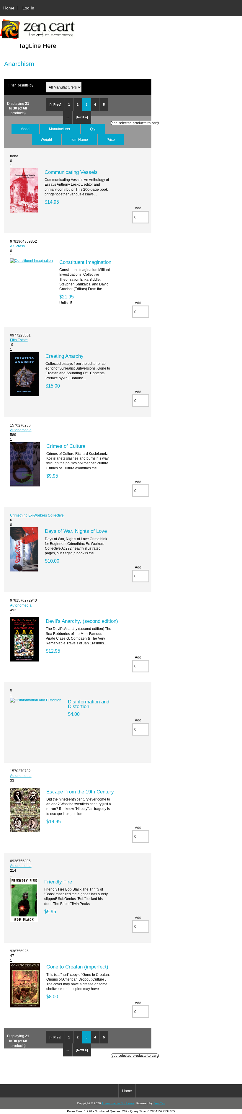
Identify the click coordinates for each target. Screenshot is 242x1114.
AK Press (17, 246)
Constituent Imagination (85, 262)
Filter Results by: (21, 85)
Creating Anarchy (64, 356)
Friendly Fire (58, 882)
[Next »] (82, 117)
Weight (46, 139)
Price (111, 139)
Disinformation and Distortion (88, 704)
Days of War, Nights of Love (76, 531)
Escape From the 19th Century (80, 792)
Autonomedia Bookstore (118, 1103)
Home (8, 8)
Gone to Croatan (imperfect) (77, 967)
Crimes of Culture (65, 446)
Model (25, 129)
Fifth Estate (19, 340)
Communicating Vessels (71, 172)
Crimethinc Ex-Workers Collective (37, 515)
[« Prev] (55, 104)
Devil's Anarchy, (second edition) (82, 621)
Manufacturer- (60, 129)
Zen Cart (159, 1103)
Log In (28, 8)
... (67, 117)
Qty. (93, 129)
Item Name (79, 139)
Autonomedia (21, 430)
